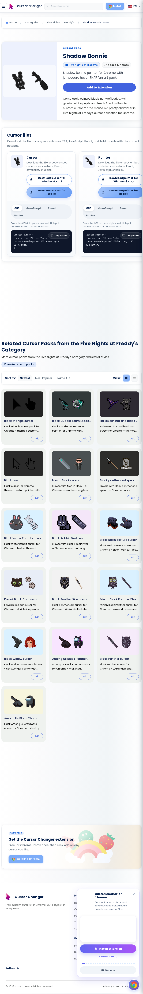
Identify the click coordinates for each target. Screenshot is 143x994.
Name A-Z (63, 378)
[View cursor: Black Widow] (23, 655)
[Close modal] (111, 475)
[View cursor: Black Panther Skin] (71, 595)
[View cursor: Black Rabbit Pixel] (71, 535)
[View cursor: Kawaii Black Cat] (23, 595)
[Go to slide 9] (102, 963)
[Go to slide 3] (88, 963)
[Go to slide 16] (118, 963)
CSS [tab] (16, 208)
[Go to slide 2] (85, 963)
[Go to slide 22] (131, 963)
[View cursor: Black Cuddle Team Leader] (71, 417)
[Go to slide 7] (97, 963)
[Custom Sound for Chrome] (108, 929)
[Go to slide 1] (82, 963)
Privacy (107, 986)
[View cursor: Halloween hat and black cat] (119, 417)
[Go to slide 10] (104, 963)
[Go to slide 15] (115, 963)
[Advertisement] (71, 299)
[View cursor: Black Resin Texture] (119, 536)
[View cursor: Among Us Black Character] (23, 714)
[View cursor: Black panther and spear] (119, 476)
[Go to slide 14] (113, 963)
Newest (25, 378)
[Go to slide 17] (120, 963)
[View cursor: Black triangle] (23, 417)
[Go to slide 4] (91, 963)
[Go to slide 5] (93, 963)
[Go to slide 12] (109, 963)
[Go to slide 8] (100, 963)
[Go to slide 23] (134, 963)
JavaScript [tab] (33, 208)
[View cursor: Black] (23, 476)
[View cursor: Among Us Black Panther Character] (71, 655)
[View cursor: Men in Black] (71, 476)
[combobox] (74, 6)
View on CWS (107, 956)
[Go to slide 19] (125, 963)
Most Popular (43, 378)
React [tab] (52, 208)
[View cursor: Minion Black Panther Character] (119, 595)
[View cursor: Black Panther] (119, 655)
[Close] (134, 894)
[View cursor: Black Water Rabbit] (23, 535)
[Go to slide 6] (95, 963)
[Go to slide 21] (129, 963)
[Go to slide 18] (122, 963)
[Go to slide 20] (127, 963)
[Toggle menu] (3, 6)
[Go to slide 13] (111, 963)
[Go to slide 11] (106, 963)
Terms (119, 986)
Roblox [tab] (18, 215)
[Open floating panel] (134, 985)
